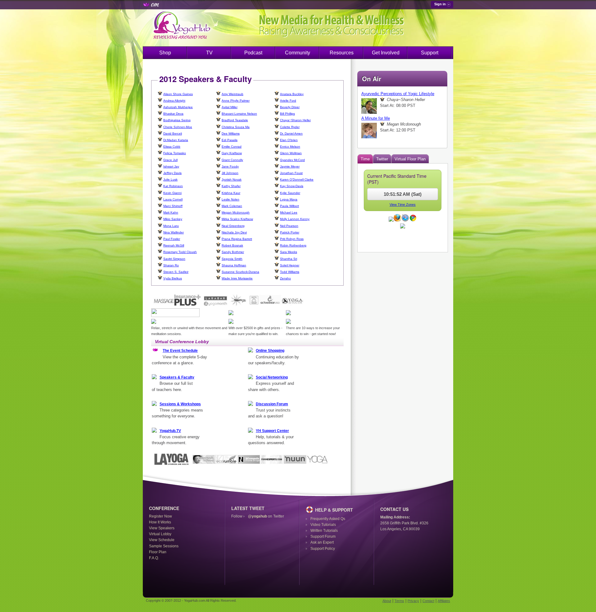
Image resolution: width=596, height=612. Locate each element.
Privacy (413, 601)
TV (209, 52)
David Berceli (172, 133)
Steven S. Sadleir (175, 272)
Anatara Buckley (292, 94)
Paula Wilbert (289, 206)
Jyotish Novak (232, 179)
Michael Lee (288, 212)
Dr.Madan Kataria (175, 140)
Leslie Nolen (230, 199)
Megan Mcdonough (236, 212)
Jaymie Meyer (290, 166)
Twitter (382, 159)
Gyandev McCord (292, 160)
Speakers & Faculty (177, 377)
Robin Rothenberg (293, 245)
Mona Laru (171, 226)
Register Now (160, 516)
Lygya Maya (288, 199)
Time (365, 159)
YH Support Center (272, 431)
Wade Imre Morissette (237, 278)
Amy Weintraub (232, 94)
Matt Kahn (170, 212)
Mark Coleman (232, 206)
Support (429, 52)
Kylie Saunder (290, 193)
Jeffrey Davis (172, 173)
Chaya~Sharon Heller (295, 120)
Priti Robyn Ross (292, 239)
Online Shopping (270, 350)
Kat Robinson (173, 186)
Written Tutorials (324, 530)
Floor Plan (157, 552)
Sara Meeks (288, 252)
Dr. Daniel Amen (291, 133)
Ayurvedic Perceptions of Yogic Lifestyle (397, 93)
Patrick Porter (289, 232)
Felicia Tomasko (174, 153)
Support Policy (322, 548)
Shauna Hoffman (234, 265)
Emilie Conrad (232, 146)
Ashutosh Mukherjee (178, 107)
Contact (428, 601)
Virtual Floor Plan (410, 159)
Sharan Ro (171, 265)
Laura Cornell (173, 199)
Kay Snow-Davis (291, 186)
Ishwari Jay (171, 166)
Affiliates (444, 601)
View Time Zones (403, 204)
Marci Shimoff (173, 206)
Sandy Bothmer (233, 252)
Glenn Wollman (291, 153)
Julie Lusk (170, 179)
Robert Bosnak (232, 245)
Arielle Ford (288, 100)
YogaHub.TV (170, 431)
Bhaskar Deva (173, 113)
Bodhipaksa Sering (177, 120)
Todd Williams (289, 272)
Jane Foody (230, 166)
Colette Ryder (290, 127)
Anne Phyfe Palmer (236, 100)
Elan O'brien (289, 140)
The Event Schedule (180, 350)
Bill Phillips (287, 113)
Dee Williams (231, 133)
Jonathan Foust (291, 173)
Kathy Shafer (231, 186)
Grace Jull (170, 160)
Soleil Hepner (289, 265)
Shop (165, 52)
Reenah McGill (173, 245)
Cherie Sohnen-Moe (177, 127)
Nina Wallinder (173, 232)
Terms (399, 601)
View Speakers (161, 528)
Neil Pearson (289, 226)
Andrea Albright (174, 100)
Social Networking (272, 377)
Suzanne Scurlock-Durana (240, 272)
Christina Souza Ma (236, 127)
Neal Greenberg (233, 226)
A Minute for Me (375, 118)
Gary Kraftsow (232, 153)
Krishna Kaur (231, 193)
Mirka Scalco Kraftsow (237, 219)
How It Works (160, 522)
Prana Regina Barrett (237, 239)
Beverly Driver (290, 107)
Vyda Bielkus (172, 278)
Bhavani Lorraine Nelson (239, 113)
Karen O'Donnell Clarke (297, 179)
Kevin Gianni (172, 193)
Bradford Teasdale (235, 120)
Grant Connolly (232, 160)
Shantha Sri (288, 258)
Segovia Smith (232, 258)
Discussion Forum (272, 404)
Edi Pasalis (229, 140)
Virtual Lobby (160, 534)
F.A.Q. (154, 558)
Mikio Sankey (172, 219)
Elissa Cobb (171, 146)
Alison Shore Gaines (178, 94)
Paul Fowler (171, 239)
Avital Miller (229, 107)
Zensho (285, 278)
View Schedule (161, 540)
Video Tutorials (323, 524)
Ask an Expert (322, 542)
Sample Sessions (163, 546)
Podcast (253, 52)
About (386, 601)
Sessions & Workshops (180, 404)
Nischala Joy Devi (234, 232)
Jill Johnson (230, 173)
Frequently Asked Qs (327, 519)
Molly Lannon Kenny (294, 219)
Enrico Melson (290, 146)
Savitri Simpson (174, 258)
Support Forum (323, 536)
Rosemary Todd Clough (180, 252)
